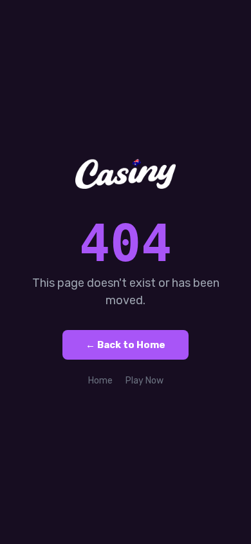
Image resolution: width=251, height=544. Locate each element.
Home (100, 380)
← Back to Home (125, 345)
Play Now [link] (144, 380)
